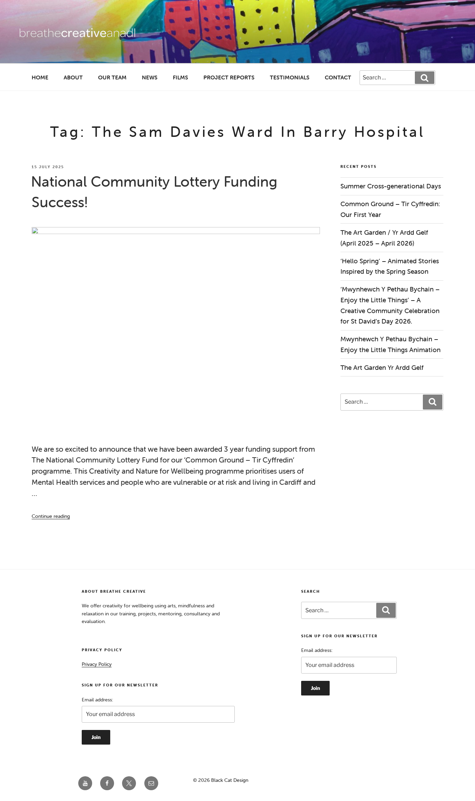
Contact (338, 77)
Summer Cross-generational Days (391, 186)
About (73, 77)
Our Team (112, 77)
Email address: (97, 700)
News (150, 77)
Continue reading (51, 516)
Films (180, 77)
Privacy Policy (97, 664)
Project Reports (229, 77)
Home (40, 77)
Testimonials (289, 77)
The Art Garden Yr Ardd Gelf (382, 367)
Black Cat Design (229, 780)
